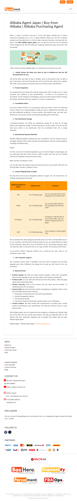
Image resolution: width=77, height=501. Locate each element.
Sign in (62, 2)
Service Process (10, 347)
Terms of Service (10, 367)
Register (70, 2)
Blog (6, 370)
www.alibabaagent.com (43, 324)
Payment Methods (11, 362)
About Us (8, 345)
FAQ (6, 352)
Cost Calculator (10, 365)
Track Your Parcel (10, 350)
